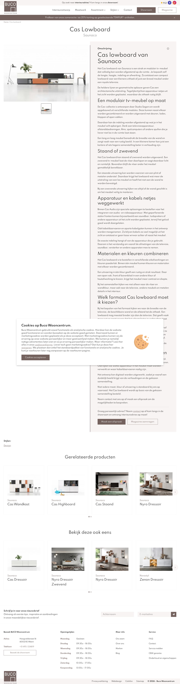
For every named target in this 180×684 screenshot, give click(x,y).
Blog (118, 653)
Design (7, 446)
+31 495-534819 (27, 647)
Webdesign (116, 681)
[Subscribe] (173, 614)
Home (6, 22)
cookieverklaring (44, 345)
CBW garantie (155, 653)
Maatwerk (80, 10)
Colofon (129, 681)
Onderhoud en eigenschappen (162, 658)
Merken (119, 649)
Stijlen (113, 10)
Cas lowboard (15, 22)
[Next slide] (85, 77)
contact (137, 411)
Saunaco (90, 35)
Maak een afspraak (111, 422)
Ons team (120, 639)
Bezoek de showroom (20, 653)
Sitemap (140, 681)
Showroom (146, 10)
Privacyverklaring (100, 681)
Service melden (156, 649)
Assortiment (97, 10)
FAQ (151, 639)
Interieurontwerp (61, 10)
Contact (128, 10)
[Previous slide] (6, 77)
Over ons (120, 644)
